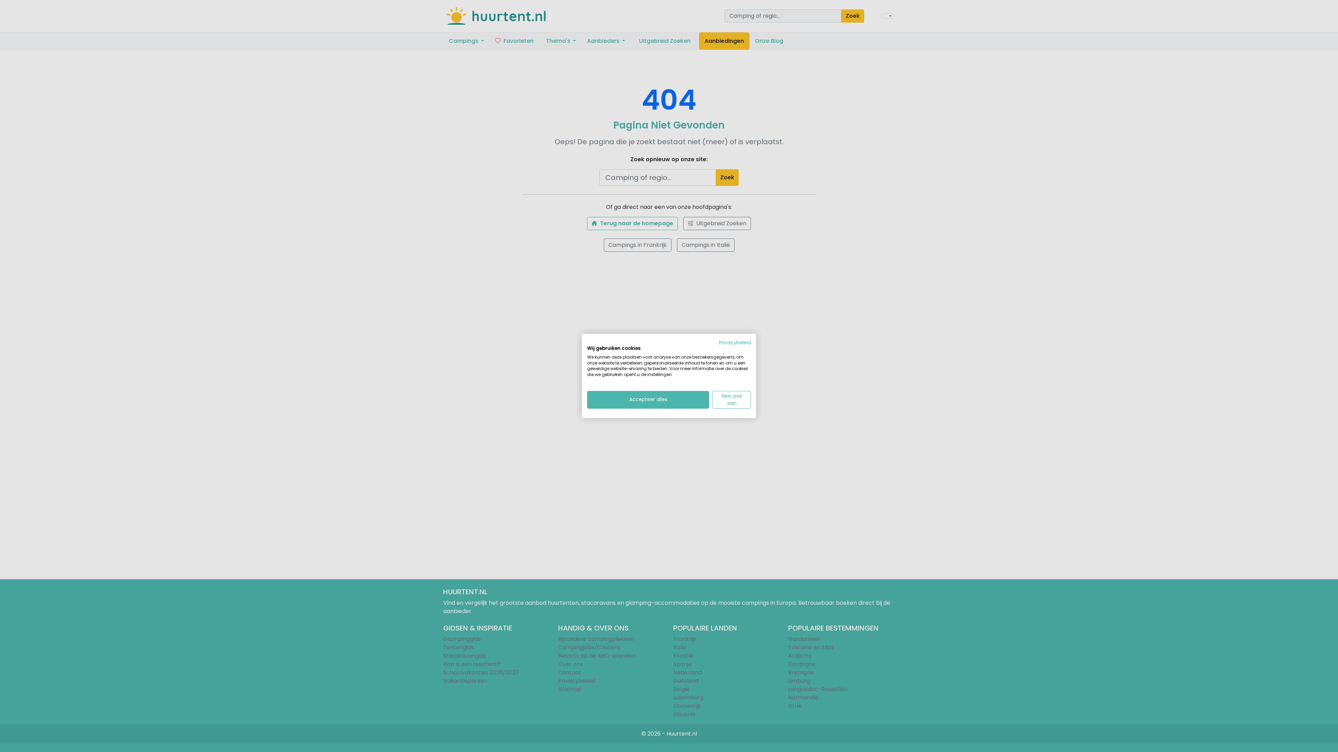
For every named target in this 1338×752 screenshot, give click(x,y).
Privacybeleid (735, 342)
